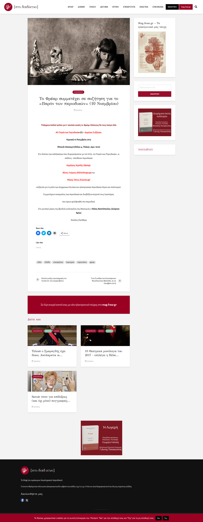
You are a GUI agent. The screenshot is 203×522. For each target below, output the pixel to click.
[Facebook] (22, 500)
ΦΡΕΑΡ (70, 7)
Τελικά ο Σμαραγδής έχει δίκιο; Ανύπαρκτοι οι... (48, 353)
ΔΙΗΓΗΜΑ (104, 7)
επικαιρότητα (58, 262)
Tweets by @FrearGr (145, 149)
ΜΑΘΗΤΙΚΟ (172, 7)
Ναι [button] (158, 518)
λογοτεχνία (70, 262)
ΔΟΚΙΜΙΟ (81, 7)
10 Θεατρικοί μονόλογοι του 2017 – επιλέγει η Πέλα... (103, 353)
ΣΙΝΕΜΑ (56, 331)
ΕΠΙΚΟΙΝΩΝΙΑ (158, 7)
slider (39, 262)
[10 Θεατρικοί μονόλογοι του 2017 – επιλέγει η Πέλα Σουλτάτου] (105, 335)
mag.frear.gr (186, 7)
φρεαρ (92, 262)
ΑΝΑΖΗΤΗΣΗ (154, 94)
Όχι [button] (165, 518)
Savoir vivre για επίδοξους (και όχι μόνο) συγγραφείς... (51, 399)
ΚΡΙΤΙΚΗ (115, 7)
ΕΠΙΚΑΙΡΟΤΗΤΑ (129, 7)
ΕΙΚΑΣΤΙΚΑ (144, 7)
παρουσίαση (82, 262)
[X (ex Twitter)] (27, 500)
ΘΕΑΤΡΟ (101, 331)
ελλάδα (47, 262)
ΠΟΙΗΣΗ (92, 7)
